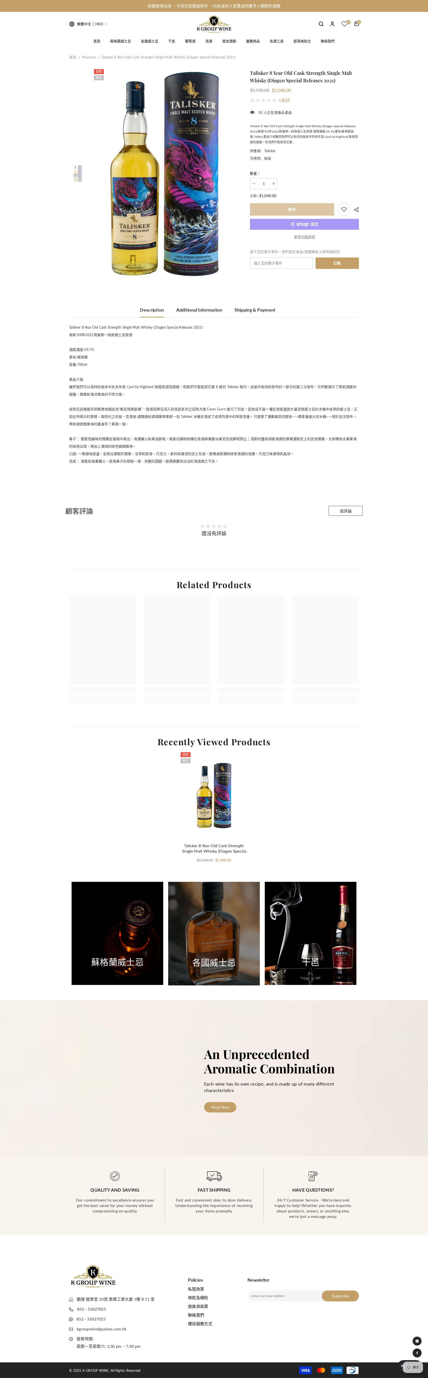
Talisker (270, 151)
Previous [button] (58, 933)
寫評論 (346, 511)
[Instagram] (417, 1341)
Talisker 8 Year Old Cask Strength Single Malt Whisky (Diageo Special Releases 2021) (214, 848)
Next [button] (364, 933)
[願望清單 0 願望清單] (345, 24)
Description (152, 310)
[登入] (332, 24)
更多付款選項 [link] (304, 237)
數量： (255, 173)
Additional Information (199, 310)
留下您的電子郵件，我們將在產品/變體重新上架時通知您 (295, 252)
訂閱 (337, 263)
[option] (214, 6)
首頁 (72, 57)
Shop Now (117, 972)
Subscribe (340, 1295)
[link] (344, 209)
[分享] (354, 210)
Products (89, 57)
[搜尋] (321, 23)
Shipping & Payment (255, 310)
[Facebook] (417, 1353)
